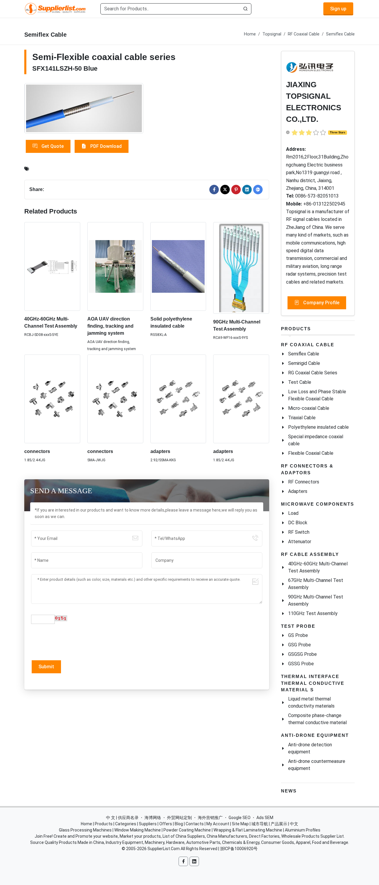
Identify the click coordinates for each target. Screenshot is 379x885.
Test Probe (298, 626)
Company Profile (320, 302)
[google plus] (258, 189)
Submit (46, 666)
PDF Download (105, 146)
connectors (37, 451)
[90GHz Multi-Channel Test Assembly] (241, 268)
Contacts (195, 823)
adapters (160, 451)
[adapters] (178, 399)
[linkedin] (247, 189)
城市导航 (259, 823)
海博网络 (152, 817)
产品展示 (279, 823)
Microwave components (317, 504)
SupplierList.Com (163, 848)
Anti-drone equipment (315, 735)
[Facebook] (214, 189)
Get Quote (52, 146)
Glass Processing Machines (85, 830)
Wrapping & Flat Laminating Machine (247, 830)
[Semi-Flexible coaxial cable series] (84, 108)
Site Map (240, 823)
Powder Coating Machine (187, 830)
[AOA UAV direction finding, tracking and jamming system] (115, 266)
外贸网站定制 (179, 817)
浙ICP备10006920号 (239, 848)
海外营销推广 (210, 817)
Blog (179, 823)
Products (296, 328)
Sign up (338, 9)
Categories (125, 823)
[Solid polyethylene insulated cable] (178, 266)
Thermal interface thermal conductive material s (312, 683)
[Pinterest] (236, 189)
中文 (294, 823)
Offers (165, 823)
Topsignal (271, 34)
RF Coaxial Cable (303, 34)
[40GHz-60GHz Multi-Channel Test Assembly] (52, 266)
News (289, 790)
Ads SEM (264, 817)
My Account (217, 823)
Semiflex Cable (340, 34)
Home (250, 34)
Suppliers (148, 823)
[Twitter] (225, 189)
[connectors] (52, 398)
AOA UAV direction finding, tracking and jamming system (110, 326)
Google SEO (239, 817)
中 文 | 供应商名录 (122, 817)
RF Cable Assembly (310, 554)
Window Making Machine (137, 830)
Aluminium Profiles (302, 830)
